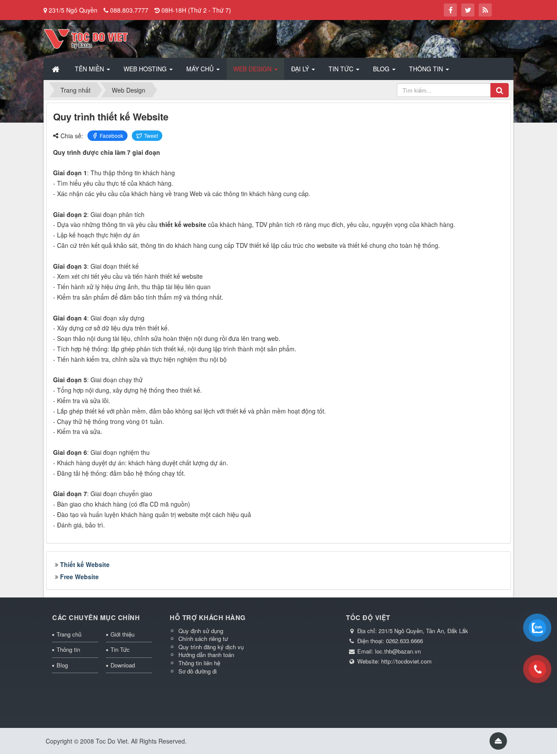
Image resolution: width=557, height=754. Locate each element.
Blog (62, 665)
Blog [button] (382, 68)
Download (123, 665)
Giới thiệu (122, 634)
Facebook (111, 135)
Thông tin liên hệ (199, 663)
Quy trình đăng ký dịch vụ (211, 647)
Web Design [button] (253, 68)
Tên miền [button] (90, 68)
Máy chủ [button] (200, 68)
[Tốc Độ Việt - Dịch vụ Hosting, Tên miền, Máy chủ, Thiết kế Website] (86, 37)
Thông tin (68, 649)
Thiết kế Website (85, 564)
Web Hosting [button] (146, 68)
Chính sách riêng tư (203, 638)
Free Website (79, 576)
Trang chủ (69, 634)
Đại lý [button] (301, 68)
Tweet (151, 135)
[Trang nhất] (56, 69)
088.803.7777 (129, 10)
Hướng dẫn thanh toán (206, 655)
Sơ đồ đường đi (197, 671)
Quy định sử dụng (200, 631)
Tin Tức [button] (342, 68)
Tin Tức (120, 649)
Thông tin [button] (427, 68)
